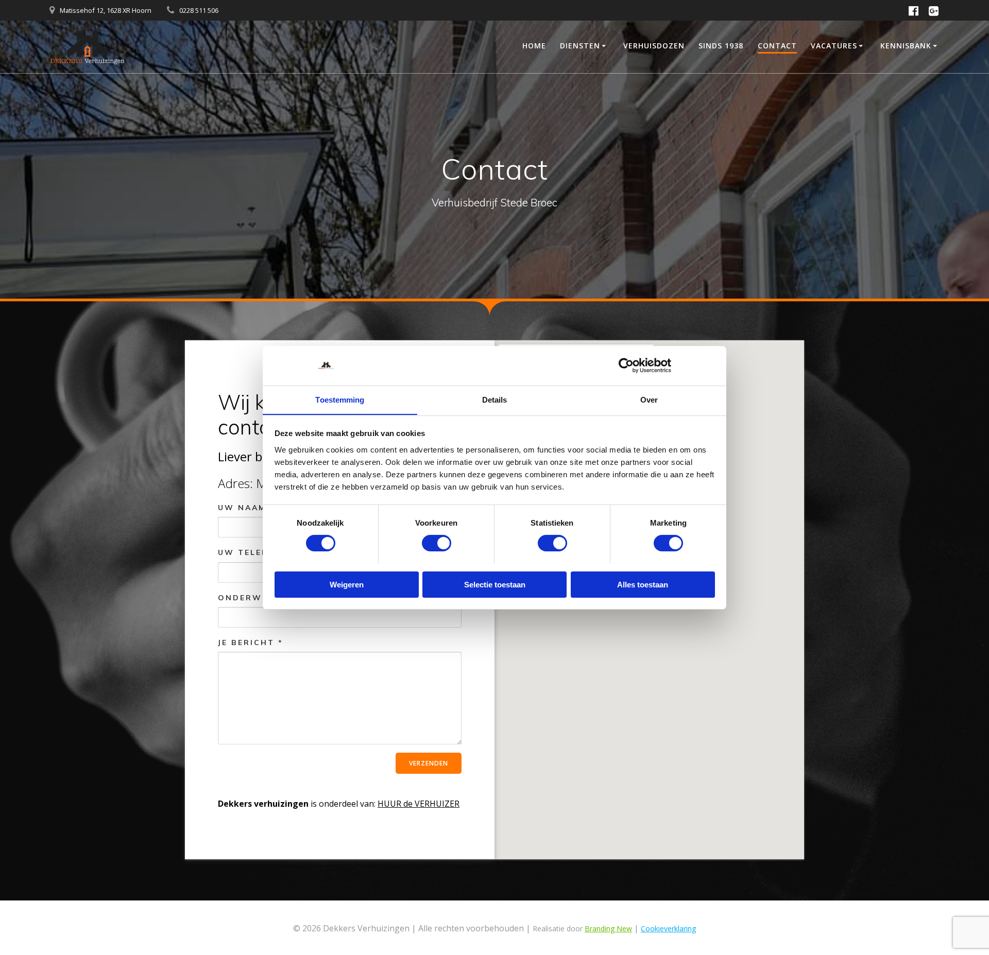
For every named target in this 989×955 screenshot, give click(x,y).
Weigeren (347, 584)
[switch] (436, 541)
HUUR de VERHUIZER (418, 803)
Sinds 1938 (720, 45)
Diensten (580, 45)
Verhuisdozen (654, 45)
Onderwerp (249, 597)
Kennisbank (905, 45)
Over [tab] (649, 399)
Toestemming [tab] (339, 399)
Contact (777, 45)
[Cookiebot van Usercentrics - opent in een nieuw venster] (626, 365)
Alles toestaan (642, 584)
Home (534, 45)
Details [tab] (494, 399)
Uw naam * (246, 507)
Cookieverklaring (668, 928)
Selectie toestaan (494, 584)
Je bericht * (250, 642)
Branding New (608, 928)
